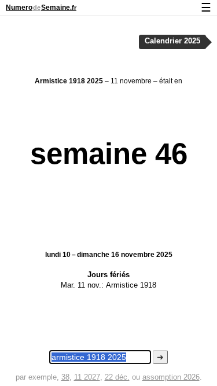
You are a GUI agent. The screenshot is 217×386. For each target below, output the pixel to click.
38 (65, 377)
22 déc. (117, 377)
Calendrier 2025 (172, 41)
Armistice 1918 (131, 285)
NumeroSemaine (41, 7)
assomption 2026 (171, 377)
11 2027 (87, 377)
